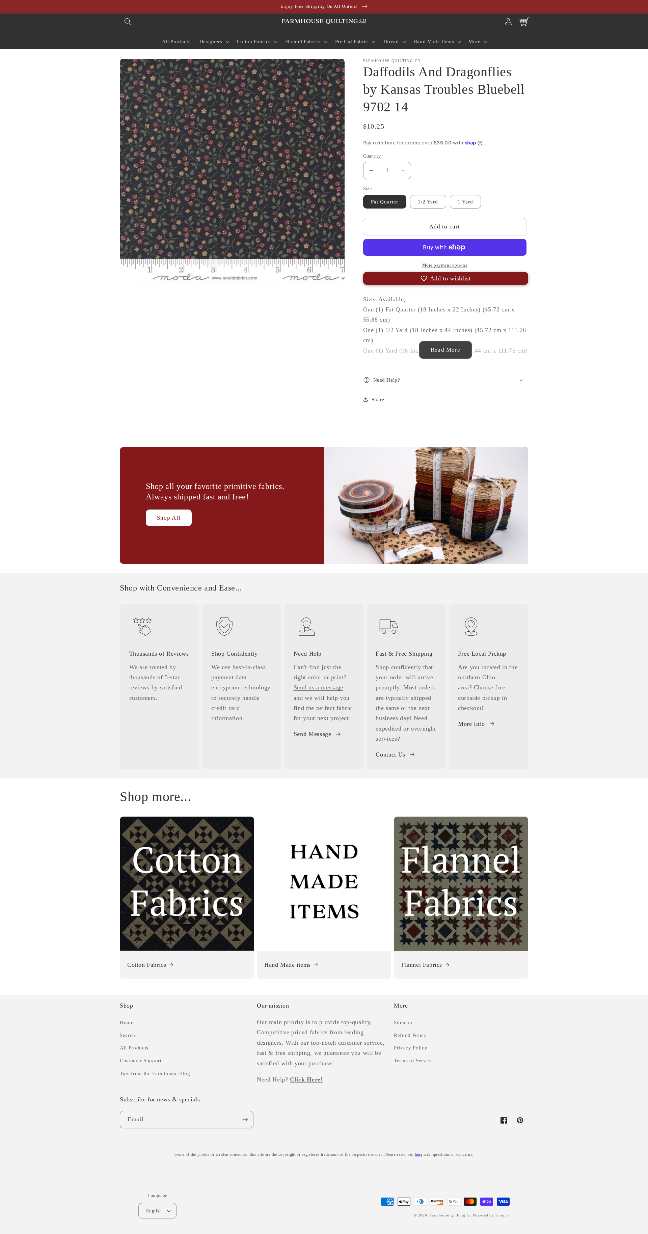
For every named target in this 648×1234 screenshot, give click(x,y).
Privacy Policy (410, 1047)
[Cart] (524, 21)
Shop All (169, 518)
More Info (471, 723)
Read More (445, 350)
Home (127, 1022)
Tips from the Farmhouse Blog (155, 1073)
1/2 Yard (428, 201)
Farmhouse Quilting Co (450, 1215)
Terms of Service (413, 1060)
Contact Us (390, 754)
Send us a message (318, 687)
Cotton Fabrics (146, 964)
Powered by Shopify (491, 1215)
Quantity (372, 156)
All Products (134, 1047)
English (154, 1210)
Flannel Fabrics (421, 964)
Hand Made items (287, 964)
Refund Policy (410, 1035)
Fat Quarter (385, 201)
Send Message (312, 734)
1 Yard (466, 201)
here (419, 1154)
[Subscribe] (245, 1119)
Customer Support (141, 1060)
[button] (128, 21)
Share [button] (378, 399)
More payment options (444, 264)
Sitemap (403, 1022)
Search (127, 1035)
